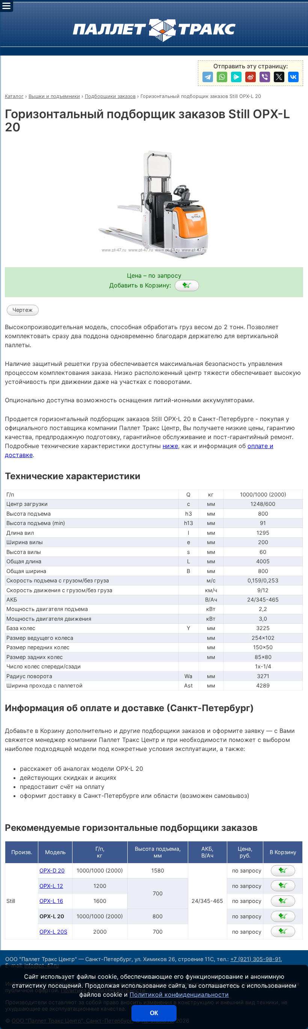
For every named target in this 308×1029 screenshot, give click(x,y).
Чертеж (22, 310)
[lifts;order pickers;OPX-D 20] (283, 870)
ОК (154, 1013)
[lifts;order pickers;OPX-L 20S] (283, 931)
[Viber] (264, 77)
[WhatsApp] (222, 77)
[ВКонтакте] (293, 77)
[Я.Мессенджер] (236, 77)
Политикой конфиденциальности (179, 994)
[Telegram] (207, 77)
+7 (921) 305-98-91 (255, 959)
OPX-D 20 (52, 870)
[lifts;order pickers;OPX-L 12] (283, 885)
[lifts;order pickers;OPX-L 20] (187, 285)
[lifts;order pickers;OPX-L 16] (283, 901)
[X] (279, 77)
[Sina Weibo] (250, 77)
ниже (170, 446)
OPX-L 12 (51, 886)
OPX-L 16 (51, 901)
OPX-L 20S (53, 931)
